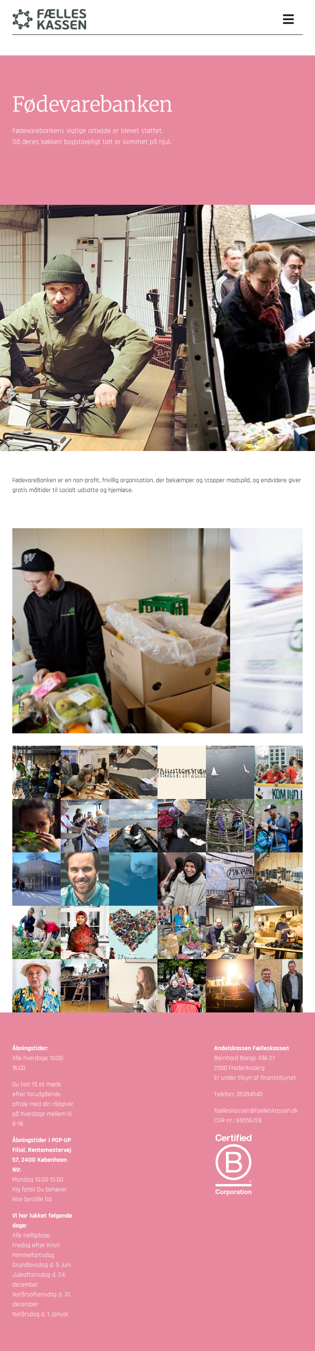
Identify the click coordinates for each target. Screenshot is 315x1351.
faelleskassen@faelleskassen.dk (256, 1110)
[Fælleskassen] (49, 12)
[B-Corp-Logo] (233, 1135)
